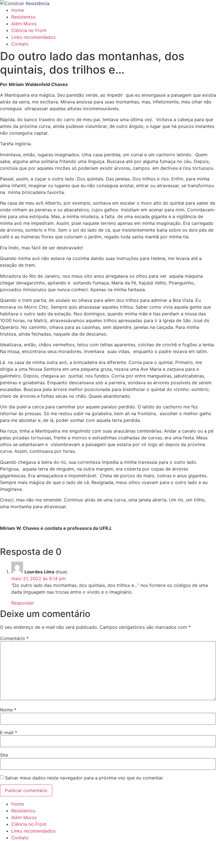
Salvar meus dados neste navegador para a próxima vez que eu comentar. (84, 778)
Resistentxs (23, 17)
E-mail (8, 732)
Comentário (14, 638)
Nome (8, 709)
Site (4, 755)
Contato (20, 44)
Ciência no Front (28, 30)
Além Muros (24, 23)
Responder (22, 603)
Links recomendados (33, 37)
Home (17, 10)
